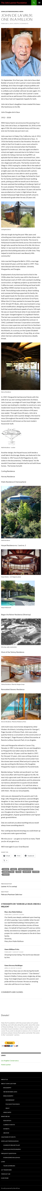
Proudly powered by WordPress (10, 1188)
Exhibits (6, 1129)
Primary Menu (39, 2)
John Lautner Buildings (10, 11)
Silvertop (27, 872)
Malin (19, 872)
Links (3, 1161)
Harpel (13, 869)
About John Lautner (8, 1083)
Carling (5, 869)
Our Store (5, 1178)
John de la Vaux (8, 872)
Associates (7, 1112)
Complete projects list (11, 1145)
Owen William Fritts (11, 949)
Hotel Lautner (6, 1065)
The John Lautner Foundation (14, 2)
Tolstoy (6, 874)
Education (7, 1120)
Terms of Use (5, 1174)
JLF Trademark (6, 1170)
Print (8, 1108)
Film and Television (13, 1104)
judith (16, 23)
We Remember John (10, 1092)
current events (9, 1124)
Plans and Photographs (12, 1149)
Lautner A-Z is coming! (9, 885)
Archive (6, 1133)
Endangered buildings (11, 1157)
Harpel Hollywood (25, 869)
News (21, 11)
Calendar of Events (8, 1137)
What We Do (5, 1116)
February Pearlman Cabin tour (11, 893)
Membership (10, 1100)
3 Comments (23, 23)
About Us (4, 1079)
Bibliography (8, 1096)
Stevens (36, 872)
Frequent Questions (8, 1153)
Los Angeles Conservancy (10, 1061)
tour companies (9, 1166)
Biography (7, 1088)
